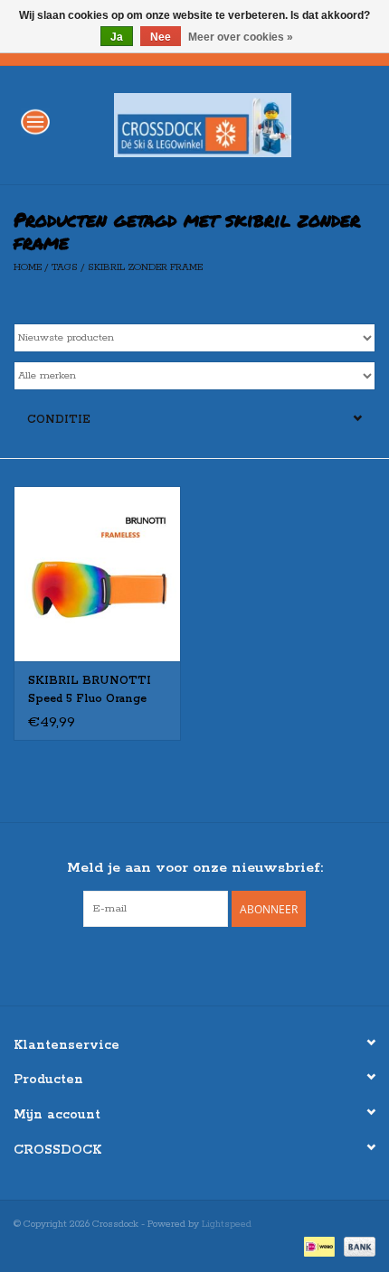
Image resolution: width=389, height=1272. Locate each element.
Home (28, 267)
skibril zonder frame (145, 267)
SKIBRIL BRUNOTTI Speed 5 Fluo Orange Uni (89, 691)
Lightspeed (226, 1224)
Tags (65, 267)
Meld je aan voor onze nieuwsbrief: (195, 867)
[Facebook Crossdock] (178, 963)
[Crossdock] (229, 124)
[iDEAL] (317, 1246)
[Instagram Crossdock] (210, 963)
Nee (160, 37)
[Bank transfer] (356, 1246)
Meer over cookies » (240, 37)
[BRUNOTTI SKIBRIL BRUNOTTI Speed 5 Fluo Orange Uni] (97, 573)
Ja (116, 37)
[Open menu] (35, 121)
